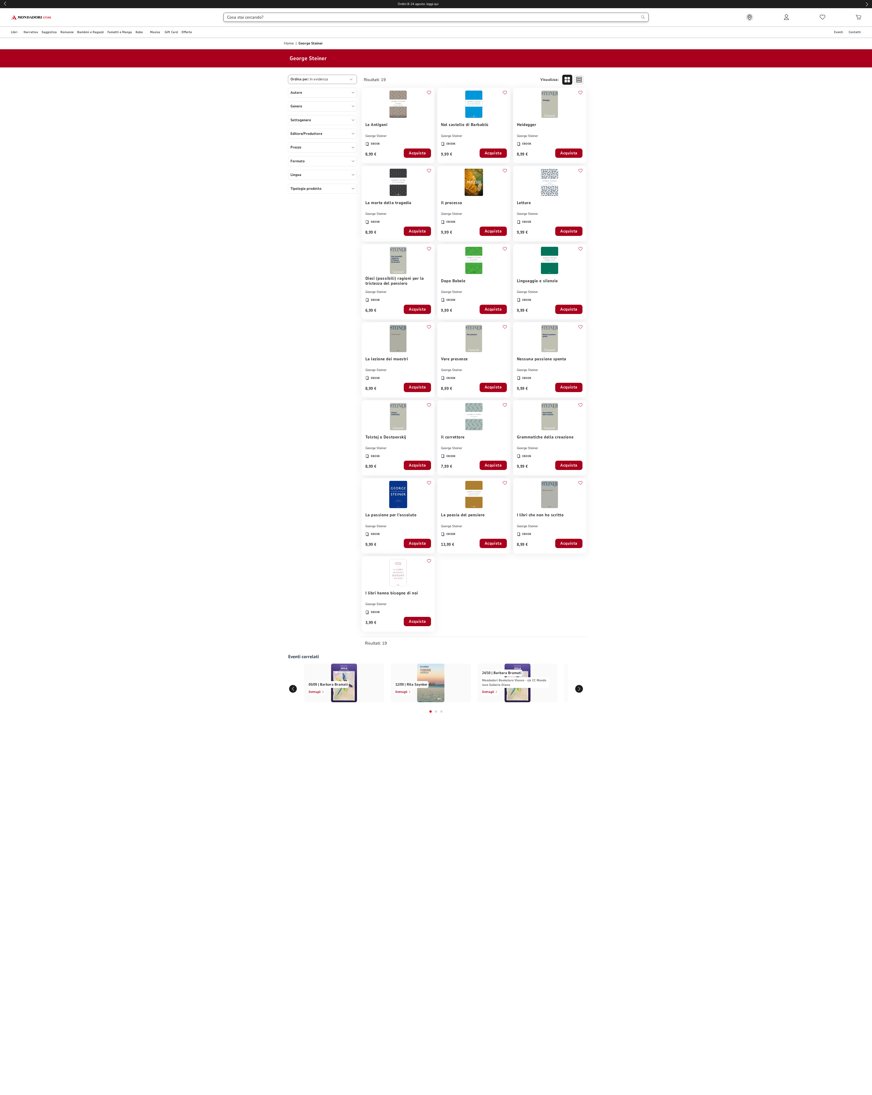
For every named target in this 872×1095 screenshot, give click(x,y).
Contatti (855, 32)
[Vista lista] (579, 80)
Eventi (838, 32)
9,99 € (446, 154)
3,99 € (371, 622)
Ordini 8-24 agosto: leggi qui (436, 4)
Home (289, 43)
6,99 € (371, 310)
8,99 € (371, 154)
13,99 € (447, 544)
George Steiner (375, 136)
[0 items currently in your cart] (858, 17)
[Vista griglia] (567, 80)
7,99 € (446, 466)
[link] (749, 17)
